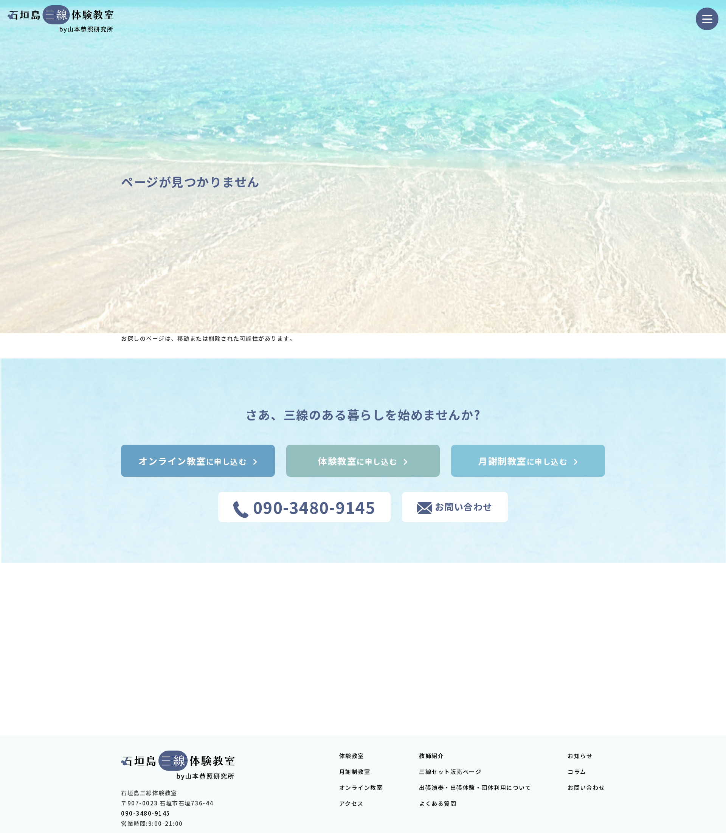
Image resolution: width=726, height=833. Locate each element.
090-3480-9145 (146, 813)
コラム (577, 772)
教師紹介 (431, 756)
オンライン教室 (361, 787)
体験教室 (351, 756)
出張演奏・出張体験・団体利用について (475, 787)
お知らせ (580, 756)
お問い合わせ (586, 787)
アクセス (351, 803)
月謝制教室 (355, 772)
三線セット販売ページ (450, 772)
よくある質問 (437, 803)
